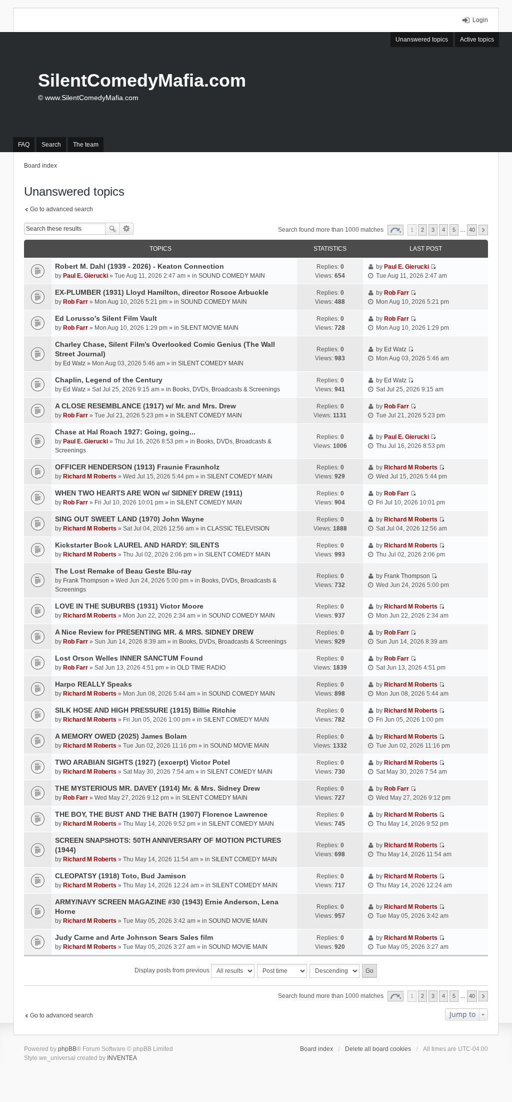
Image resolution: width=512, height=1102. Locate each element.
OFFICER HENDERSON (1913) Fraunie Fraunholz (137, 467)
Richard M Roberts (89, 476)
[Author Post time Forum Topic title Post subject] (282, 971)
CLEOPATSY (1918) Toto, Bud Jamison (120, 876)
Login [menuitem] (480, 20)
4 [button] (443, 230)
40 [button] (472, 230)
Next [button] (483, 230)
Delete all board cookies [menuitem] (378, 1048)
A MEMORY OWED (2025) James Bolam (120, 736)
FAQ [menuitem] (24, 144)
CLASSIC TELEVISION (238, 528)
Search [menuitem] (51, 144)
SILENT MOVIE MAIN (209, 327)
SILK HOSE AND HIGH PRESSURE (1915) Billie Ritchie (145, 710)
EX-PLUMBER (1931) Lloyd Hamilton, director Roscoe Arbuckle (161, 292)
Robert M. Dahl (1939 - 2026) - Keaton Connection (139, 266)
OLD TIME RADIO (201, 667)
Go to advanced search (61, 209)
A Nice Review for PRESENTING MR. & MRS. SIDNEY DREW (154, 632)
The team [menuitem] (85, 144)
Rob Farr (75, 301)
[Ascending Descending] (335, 971)
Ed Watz (74, 363)
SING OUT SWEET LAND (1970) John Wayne (129, 519)
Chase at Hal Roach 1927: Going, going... (125, 432)
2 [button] (422, 230)
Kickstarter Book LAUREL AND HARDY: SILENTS (137, 545)
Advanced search (127, 229)
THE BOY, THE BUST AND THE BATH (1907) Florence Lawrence (161, 814)
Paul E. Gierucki (85, 275)
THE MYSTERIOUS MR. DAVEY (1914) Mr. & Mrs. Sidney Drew (157, 788)
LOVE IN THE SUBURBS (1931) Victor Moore (129, 606)
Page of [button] (396, 230)
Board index (316, 1048)
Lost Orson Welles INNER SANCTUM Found (129, 658)
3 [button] (433, 230)
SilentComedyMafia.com (142, 80)
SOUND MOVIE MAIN (239, 745)
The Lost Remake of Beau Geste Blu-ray (123, 571)
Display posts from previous (172, 970)
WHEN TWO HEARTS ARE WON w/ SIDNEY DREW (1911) (148, 493)
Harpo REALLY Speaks (93, 684)
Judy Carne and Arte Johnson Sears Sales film (134, 937)
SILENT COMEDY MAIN (211, 363)
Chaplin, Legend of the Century (108, 380)
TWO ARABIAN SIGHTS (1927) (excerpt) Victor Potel (142, 762)
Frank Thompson (86, 580)
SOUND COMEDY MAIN (231, 275)
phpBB (67, 1048)
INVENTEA (122, 1057)
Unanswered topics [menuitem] (422, 39)
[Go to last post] (433, 266)
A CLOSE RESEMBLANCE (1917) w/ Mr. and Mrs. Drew (145, 406)
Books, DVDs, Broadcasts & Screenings (226, 389)
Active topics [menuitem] (477, 39)
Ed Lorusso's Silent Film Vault (106, 318)
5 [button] (454, 230)
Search (112, 229)
